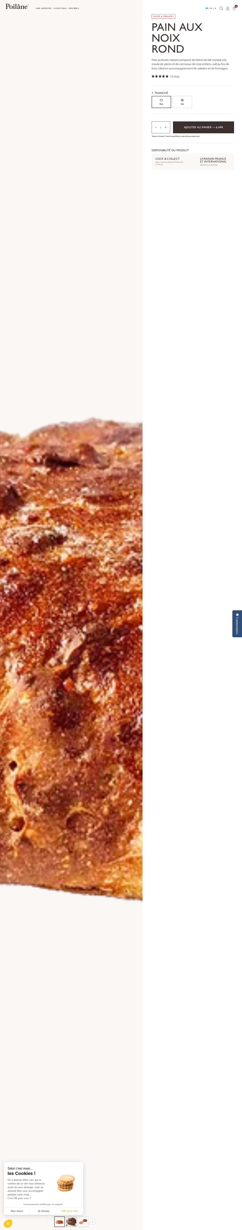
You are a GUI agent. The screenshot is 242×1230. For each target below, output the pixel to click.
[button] (7, 1223)
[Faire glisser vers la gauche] (50, 1221)
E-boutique (60, 8)
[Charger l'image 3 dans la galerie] (83, 1221)
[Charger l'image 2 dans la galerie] (71, 1221)
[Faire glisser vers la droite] (92, 1221)
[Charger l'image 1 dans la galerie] (59, 1221)
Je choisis (43, 1210)
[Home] (17, 7)
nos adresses (44, 8)
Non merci (17, 1210)
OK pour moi (70, 1210)
